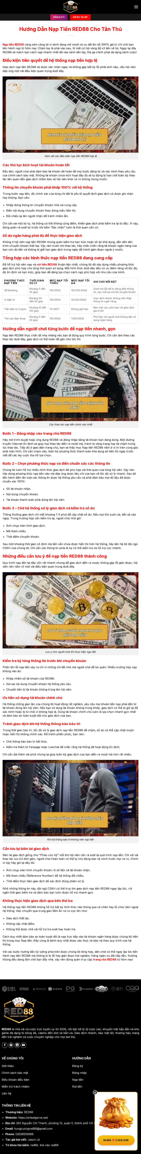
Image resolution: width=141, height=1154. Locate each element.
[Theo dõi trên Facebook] (5, 1045)
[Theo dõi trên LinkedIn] (17, 1045)
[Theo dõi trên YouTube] (23, 1045)
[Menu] (136, 7)
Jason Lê (34, 1139)
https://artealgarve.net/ (33, 1117)
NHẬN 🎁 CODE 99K (116, 1140)
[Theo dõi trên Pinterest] (11, 1045)
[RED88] (70, 7)
